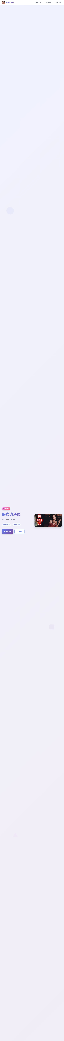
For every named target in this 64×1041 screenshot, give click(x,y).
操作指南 (48, 2)
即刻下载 (58, 2)
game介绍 (38, 2)
